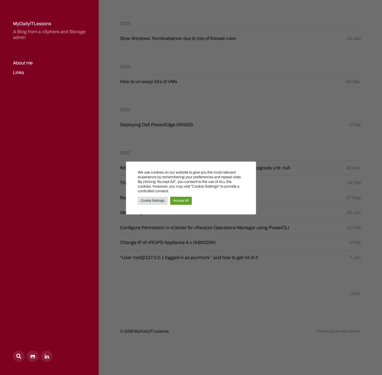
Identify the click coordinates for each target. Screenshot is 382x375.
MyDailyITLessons (32, 23)
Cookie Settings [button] (152, 200)
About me (23, 62)
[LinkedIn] (46, 356)
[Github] (32, 356)
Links (18, 72)
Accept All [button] (181, 200)
